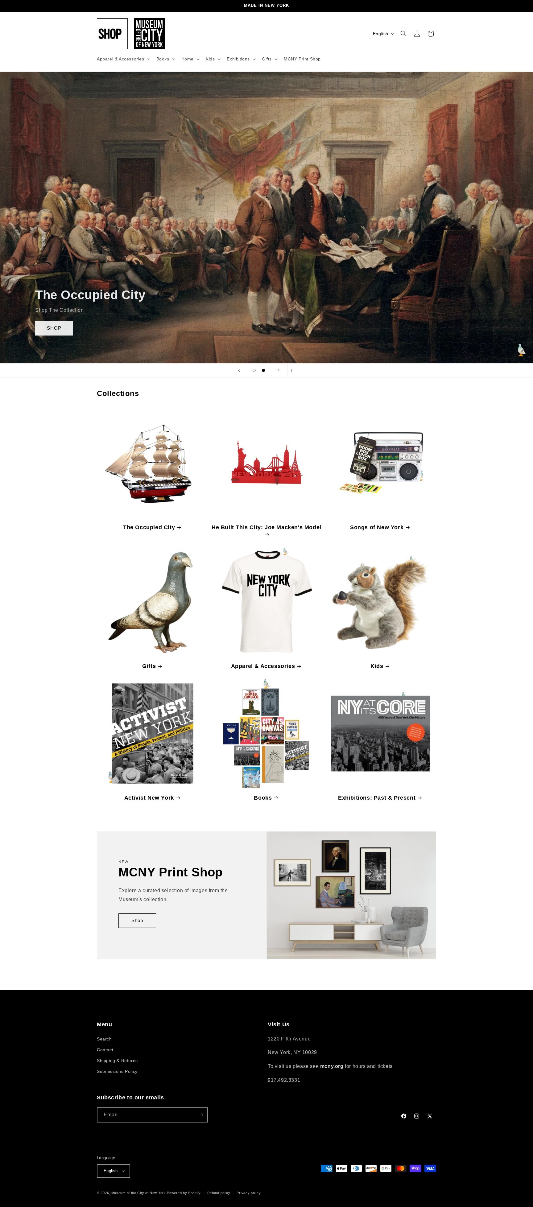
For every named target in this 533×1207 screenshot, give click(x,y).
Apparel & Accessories (263, 666)
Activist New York (149, 798)
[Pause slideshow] (294, 370)
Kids (376, 666)
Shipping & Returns (117, 1060)
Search (104, 1038)
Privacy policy (249, 1192)
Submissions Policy (117, 1071)
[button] (123, 58)
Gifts (149, 666)
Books (263, 798)
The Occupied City (149, 527)
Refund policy (218, 1192)
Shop (137, 920)
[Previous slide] (239, 370)
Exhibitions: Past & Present (376, 798)
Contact (105, 1049)
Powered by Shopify (184, 1193)
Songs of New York (376, 527)
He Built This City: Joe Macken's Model (266, 527)
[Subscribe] (200, 1115)
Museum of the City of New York (138, 1193)
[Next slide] (278, 370)
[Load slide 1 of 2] (254, 370)
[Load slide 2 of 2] (263, 370)
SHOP (54, 328)
